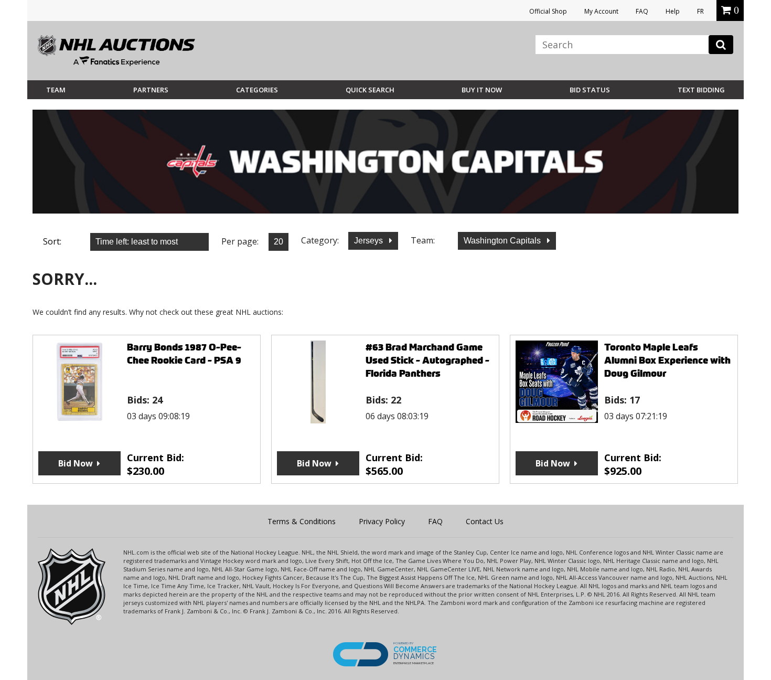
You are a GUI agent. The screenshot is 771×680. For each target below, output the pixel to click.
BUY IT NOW (482, 89)
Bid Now (75, 463)
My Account (601, 11)
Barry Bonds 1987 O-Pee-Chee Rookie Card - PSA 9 (184, 354)
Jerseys (369, 240)
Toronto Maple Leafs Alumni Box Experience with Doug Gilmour (667, 360)
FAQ (642, 11)
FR (700, 11)
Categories (257, 89)
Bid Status (590, 89)
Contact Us (485, 521)
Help (673, 11)
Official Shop (548, 11)
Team (56, 89)
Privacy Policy (382, 521)
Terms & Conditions (301, 521)
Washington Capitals (503, 240)
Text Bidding (701, 89)
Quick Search (370, 89)
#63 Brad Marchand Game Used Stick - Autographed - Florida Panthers (427, 360)
